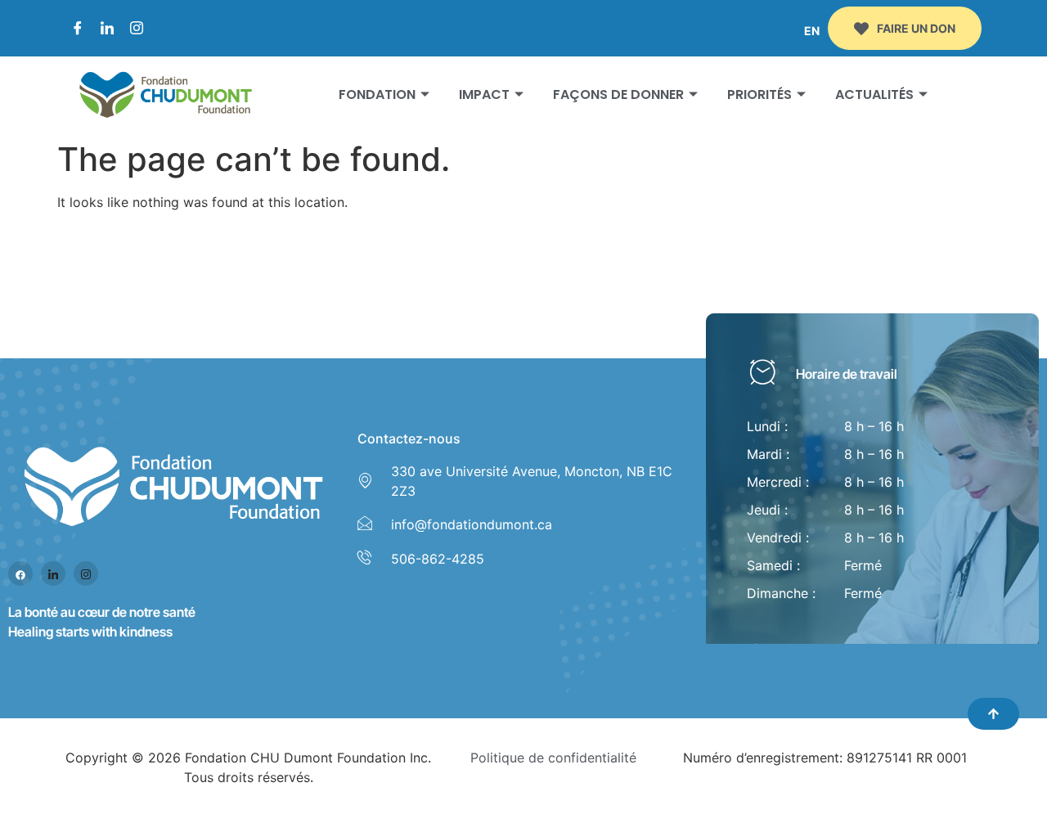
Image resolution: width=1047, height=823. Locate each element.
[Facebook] (77, 28)
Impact (484, 94)
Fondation (377, 94)
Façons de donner (618, 94)
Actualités (874, 94)
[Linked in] (53, 573)
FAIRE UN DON (916, 28)
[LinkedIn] (107, 28)
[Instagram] (136, 28)
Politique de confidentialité (553, 757)
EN (812, 31)
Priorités (759, 94)
